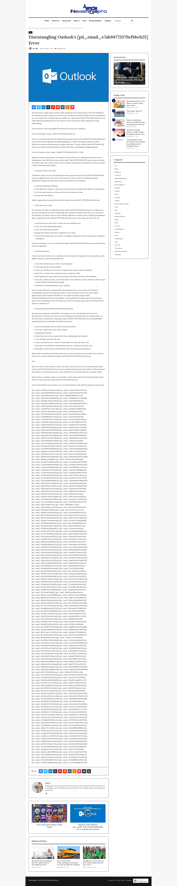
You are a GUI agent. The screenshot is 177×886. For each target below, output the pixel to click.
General (117, 197)
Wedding (118, 254)
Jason (34, 48)
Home (47, 21)
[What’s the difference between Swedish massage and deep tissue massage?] (119, 123)
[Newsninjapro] (88, 8)
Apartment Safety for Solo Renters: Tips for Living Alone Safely (136, 103)
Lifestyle (55, 21)
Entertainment (95, 21)
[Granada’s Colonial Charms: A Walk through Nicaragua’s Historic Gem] (119, 133)
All (116, 166)
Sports (117, 232)
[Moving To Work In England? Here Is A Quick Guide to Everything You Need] (43, 852)
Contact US (111, 880)
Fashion (117, 188)
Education (66, 21)
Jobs (116, 207)
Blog (116, 169)
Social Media (119, 229)
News (117, 219)
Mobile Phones (120, 216)
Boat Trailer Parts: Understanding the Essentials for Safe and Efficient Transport (68, 863)
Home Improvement (122, 204)
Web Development (121, 251)
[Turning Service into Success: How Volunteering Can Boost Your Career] (94, 852)
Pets (116, 223)
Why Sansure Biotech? (134, 111)
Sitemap (129, 880)
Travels (108, 21)
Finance (117, 191)
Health (76, 21)
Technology (119, 238)
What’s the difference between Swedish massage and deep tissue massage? (136, 122)
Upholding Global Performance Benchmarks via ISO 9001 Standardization (129, 80)
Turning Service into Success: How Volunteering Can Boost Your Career (93, 863)
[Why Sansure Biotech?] (119, 114)
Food (116, 194)
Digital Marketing (121, 178)
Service (117, 226)
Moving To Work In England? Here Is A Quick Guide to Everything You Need (42, 863)
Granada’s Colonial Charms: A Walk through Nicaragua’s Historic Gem (136, 132)
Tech (84, 21)
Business (118, 172)
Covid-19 (118, 175)
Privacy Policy (120, 880)
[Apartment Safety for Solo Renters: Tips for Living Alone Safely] (119, 104)
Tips (36, 28)
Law (116, 210)
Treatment (118, 248)
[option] (129, 73)
